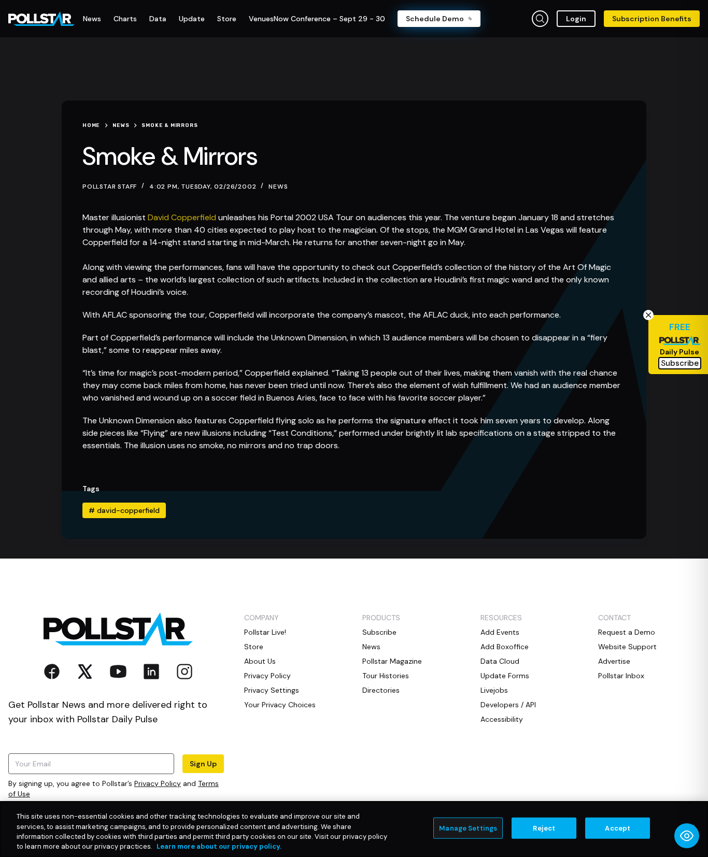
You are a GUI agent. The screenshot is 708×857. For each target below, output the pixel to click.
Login (576, 18)
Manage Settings (468, 828)
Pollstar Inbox (621, 675)
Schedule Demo (435, 18)
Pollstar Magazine (392, 661)
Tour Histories (385, 675)
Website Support (627, 646)
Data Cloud (499, 661)
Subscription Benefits (651, 18)
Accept (617, 828)
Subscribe (379, 632)
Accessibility (501, 719)
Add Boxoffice (504, 646)
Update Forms (504, 675)
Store (253, 646)
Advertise (614, 661)
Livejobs (494, 690)
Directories (381, 690)
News (278, 186)
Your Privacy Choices (280, 704)
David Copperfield (182, 217)
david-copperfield (124, 510)
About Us (260, 661)
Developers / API (508, 704)
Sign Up (203, 763)
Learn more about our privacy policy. (219, 846)
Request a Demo (626, 632)
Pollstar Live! (265, 632)
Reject (544, 828)
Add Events (499, 632)
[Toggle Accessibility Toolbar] (686, 835)
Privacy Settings (271, 690)
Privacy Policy (157, 783)
